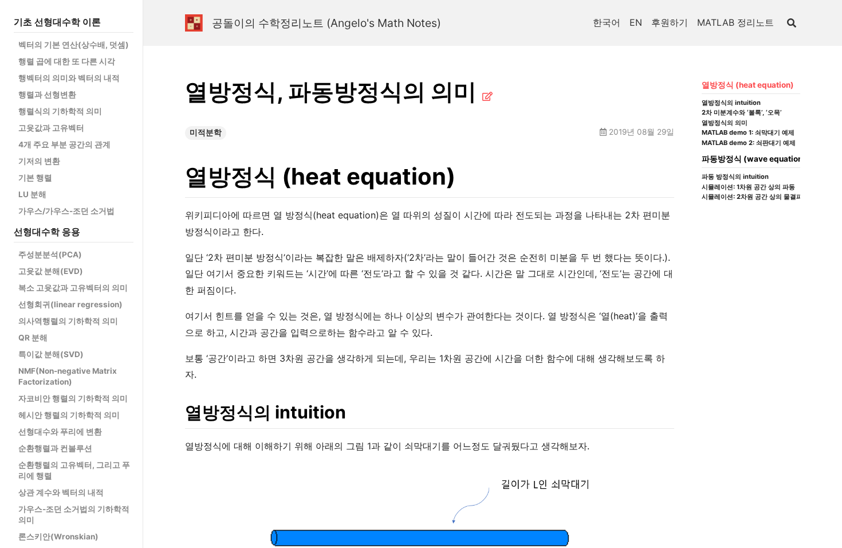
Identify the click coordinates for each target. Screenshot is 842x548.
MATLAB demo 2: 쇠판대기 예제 (749, 143)
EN (635, 22)
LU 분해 (32, 194)
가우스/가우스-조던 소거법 (66, 211)
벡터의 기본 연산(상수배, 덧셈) (73, 44)
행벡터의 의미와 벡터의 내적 (69, 78)
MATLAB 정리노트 (735, 22)
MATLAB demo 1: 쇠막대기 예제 (748, 132)
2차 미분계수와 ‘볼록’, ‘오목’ (742, 112)
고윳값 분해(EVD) (50, 271)
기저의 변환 (39, 161)
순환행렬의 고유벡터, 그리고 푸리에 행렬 (74, 470)
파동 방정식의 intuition (735, 177)
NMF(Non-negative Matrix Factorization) (67, 376)
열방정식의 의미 (724, 123)
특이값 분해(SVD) (51, 354)
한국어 (606, 22)
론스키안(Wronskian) (58, 536)
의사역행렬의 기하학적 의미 (68, 321)
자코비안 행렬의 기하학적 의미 (73, 398)
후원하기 (669, 22)
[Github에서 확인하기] (487, 96)
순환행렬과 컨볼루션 (55, 448)
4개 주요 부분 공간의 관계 (64, 144)
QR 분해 (33, 337)
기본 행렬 (35, 177)
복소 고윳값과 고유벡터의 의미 (73, 287)
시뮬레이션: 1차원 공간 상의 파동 (748, 187)
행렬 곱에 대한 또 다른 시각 (66, 61)
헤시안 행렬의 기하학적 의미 (69, 415)
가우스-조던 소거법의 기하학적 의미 (73, 514)
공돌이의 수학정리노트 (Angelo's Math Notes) (326, 23)
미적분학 (206, 132)
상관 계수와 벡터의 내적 (61, 492)
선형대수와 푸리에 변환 (60, 431)
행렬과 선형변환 (47, 94)
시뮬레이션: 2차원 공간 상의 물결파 (752, 197)
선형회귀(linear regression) (70, 304)
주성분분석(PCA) (50, 254)
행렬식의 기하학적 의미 (60, 111)
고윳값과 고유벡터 (51, 127)
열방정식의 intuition (731, 103)
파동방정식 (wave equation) (754, 158)
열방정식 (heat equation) (748, 84)
